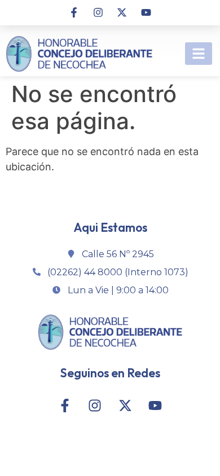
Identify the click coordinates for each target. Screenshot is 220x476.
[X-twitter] (122, 12)
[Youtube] (146, 12)
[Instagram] (98, 12)
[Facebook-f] (74, 12)
